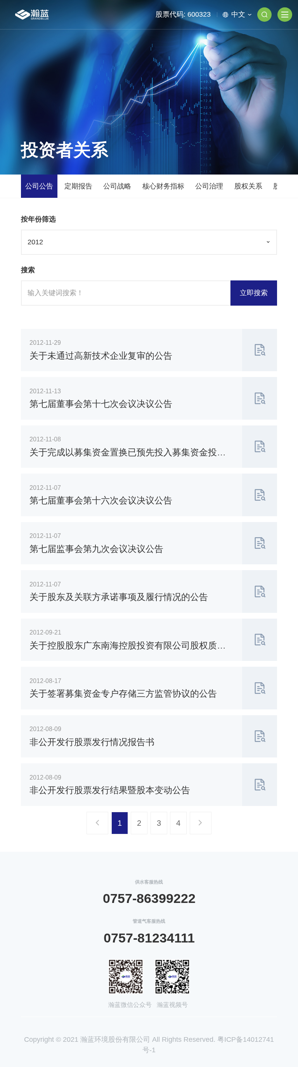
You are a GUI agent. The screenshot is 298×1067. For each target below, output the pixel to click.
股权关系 (248, 186)
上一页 (99, 826)
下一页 (202, 826)
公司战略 (117, 186)
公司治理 (209, 186)
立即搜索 (254, 293)
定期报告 (78, 186)
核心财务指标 (163, 186)
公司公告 (39, 186)
